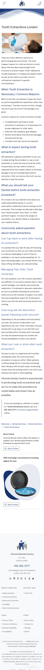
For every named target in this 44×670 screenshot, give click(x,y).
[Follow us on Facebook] (18, 578)
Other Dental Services (10, 608)
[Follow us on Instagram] (21, 578)
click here (35, 659)
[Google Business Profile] (14, 578)
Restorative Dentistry (10, 601)
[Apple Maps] (33, 578)
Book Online (12, 448)
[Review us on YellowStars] (10, 578)
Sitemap (27, 628)
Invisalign (6, 604)
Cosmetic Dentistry (9, 597)
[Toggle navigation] (4, 3)
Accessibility (7, 632)
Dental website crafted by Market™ (22, 646)
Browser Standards (9, 628)
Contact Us (28, 624)
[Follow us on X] (25, 578)
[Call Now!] (39, 3)
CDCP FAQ (28, 593)
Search (27, 632)
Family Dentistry (8, 593)
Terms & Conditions (9, 624)
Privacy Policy (7, 620)
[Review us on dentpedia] (29, 578)
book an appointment (29, 410)
